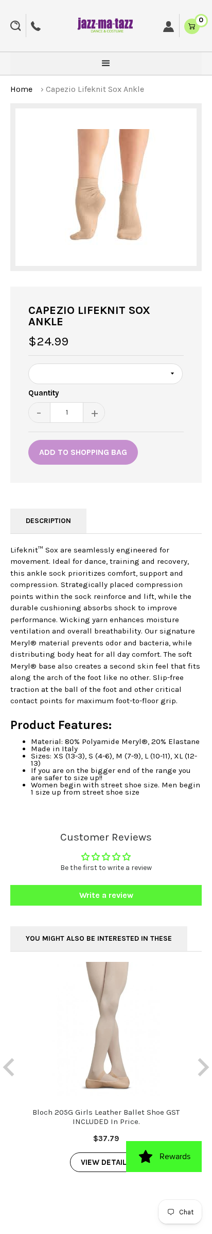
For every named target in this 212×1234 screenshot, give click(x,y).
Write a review (106, 895)
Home (21, 89)
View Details (106, 1162)
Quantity (43, 393)
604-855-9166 (36, 26)
